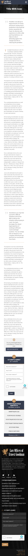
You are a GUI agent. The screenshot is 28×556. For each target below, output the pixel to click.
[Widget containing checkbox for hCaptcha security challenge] (16, 386)
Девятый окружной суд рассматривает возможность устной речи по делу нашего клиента (13, 491)
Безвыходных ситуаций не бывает (11, 496)
